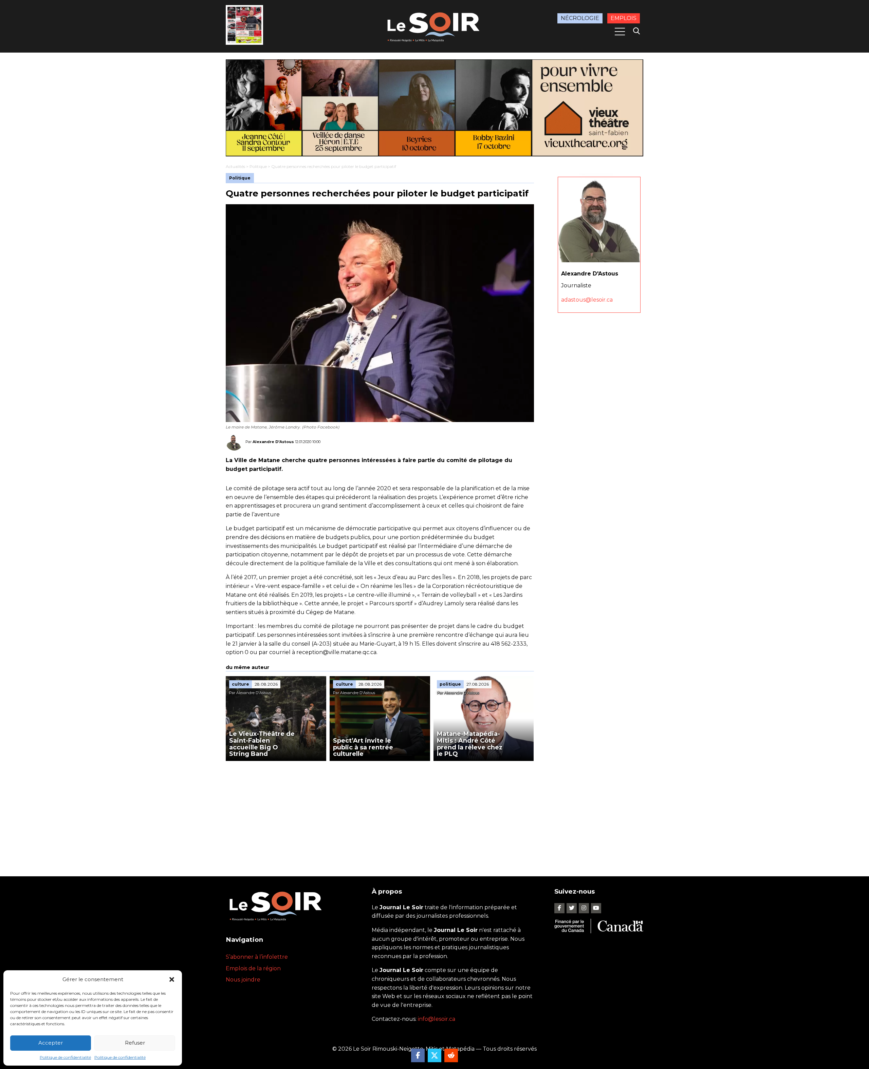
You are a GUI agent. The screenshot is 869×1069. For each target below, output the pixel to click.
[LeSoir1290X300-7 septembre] (434, 107)
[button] (171, 979)
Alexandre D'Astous (273, 441)
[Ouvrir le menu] (620, 31)
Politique (258, 166)
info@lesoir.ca (436, 1019)
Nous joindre (243, 979)
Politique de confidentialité (65, 1057)
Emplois (623, 18)
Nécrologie (580, 18)
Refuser (135, 1042)
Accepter (50, 1042)
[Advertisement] (380, 811)
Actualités (235, 166)
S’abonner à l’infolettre (257, 957)
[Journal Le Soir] (434, 25)
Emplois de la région (253, 968)
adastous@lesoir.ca (587, 300)
